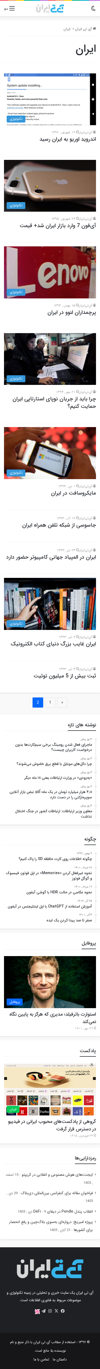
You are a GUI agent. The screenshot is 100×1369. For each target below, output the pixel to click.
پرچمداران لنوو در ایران (71, 312)
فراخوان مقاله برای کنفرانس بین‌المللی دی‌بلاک (57, 1193)
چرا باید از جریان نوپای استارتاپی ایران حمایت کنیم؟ (54, 403)
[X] (56, 1311)
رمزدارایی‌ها (85, 1158)
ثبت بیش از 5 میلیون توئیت (65, 676)
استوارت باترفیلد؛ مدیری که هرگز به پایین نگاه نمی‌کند (52, 1018)
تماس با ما (41, 1359)
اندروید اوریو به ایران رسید (67, 139)
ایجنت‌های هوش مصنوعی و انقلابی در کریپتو (57, 1175)
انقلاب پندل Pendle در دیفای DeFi (63, 1212)
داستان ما (60, 1359)
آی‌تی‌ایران (85, 132)
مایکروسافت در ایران (73, 493)
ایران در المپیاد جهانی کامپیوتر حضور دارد (51, 557)
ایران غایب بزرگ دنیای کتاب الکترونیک (53, 644)
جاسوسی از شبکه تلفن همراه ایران (59, 525)
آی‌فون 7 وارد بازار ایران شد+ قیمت (58, 226)
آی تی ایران (84, 29)
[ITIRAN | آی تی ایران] (50, 9)
